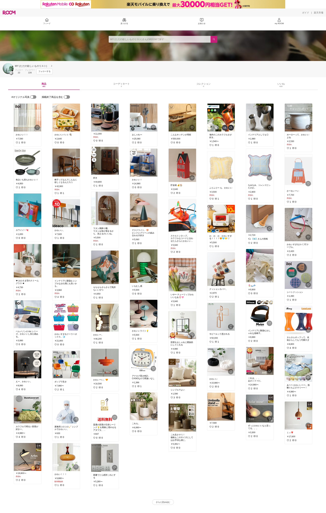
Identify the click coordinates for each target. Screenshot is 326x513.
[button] (8, 68)
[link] (27, 117)
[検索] (214, 39)
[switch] (33, 97)
